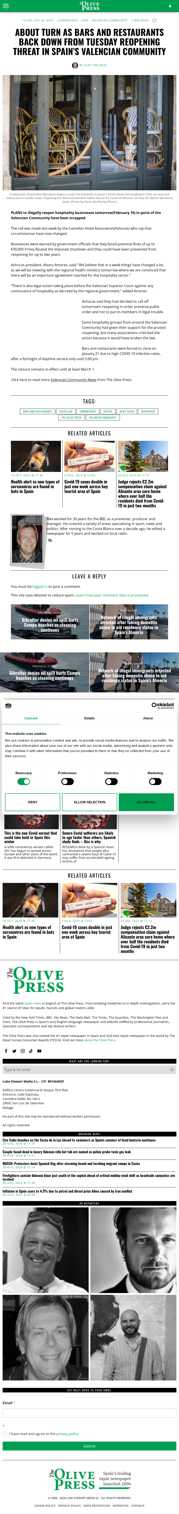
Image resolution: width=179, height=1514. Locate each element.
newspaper (148, 411)
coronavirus (88, 411)
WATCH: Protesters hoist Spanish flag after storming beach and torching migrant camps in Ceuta (71, 1164)
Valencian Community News (73, 379)
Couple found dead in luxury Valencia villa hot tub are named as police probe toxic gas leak (67, 1152)
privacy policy (67, 1433)
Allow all (146, 802)
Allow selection (89, 802)
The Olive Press (72, 417)
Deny (32, 802)
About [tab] (148, 718)
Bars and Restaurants (37, 411)
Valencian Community (109, 20)
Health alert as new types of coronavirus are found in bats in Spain (35, 486)
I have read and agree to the (44, 1434)
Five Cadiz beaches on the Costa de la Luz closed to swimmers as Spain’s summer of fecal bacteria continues (79, 1140)
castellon (65, 411)
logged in (40, 586)
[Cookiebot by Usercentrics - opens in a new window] (155, 706)
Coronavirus (67, 20)
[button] (172, 1069)
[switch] (67, 781)
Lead (85, 20)
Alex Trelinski (95, 65)
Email (9, 1403)
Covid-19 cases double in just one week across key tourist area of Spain (86, 486)
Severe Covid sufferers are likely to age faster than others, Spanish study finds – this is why (89, 837)
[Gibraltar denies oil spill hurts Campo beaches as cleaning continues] (50, 622)
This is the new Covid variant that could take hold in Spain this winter (30, 837)
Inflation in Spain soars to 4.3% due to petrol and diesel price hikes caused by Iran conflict (67, 1191)
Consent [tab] (31, 718)
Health (107, 411)
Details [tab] (89, 718)
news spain (127, 411)
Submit (89, 1446)
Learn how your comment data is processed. (112, 595)
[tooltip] (49, 540)
